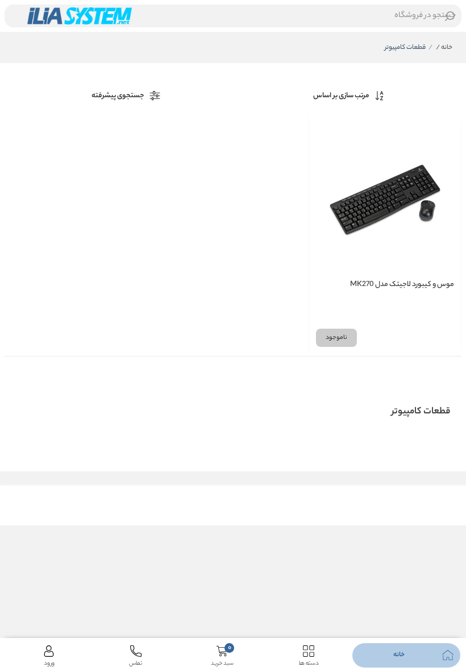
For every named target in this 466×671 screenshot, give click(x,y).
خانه (444, 47)
